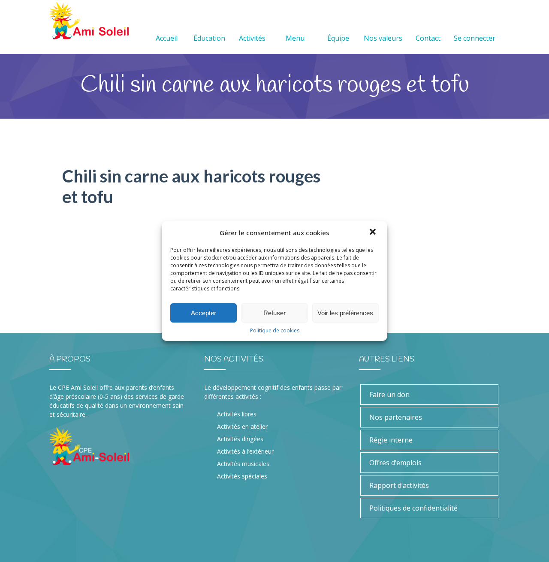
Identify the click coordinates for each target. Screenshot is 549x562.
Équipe (338, 38)
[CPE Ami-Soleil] (89, 21)
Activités (252, 38)
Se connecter (474, 38)
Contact (428, 38)
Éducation (209, 38)
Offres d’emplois (395, 462)
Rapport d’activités (399, 485)
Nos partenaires (395, 417)
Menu (295, 38)
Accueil (167, 38)
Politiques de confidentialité (413, 508)
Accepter (203, 313)
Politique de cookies (274, 330)
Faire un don (389, 394)
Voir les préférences (345, 313)
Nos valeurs (383, 38)
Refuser (274, 313)
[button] (373, 232)
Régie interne (391, 440)
